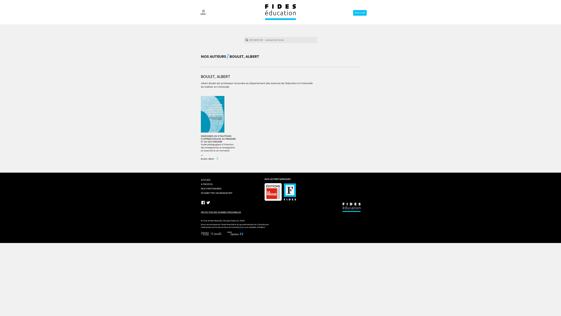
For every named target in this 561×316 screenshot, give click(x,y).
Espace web (360, 13)
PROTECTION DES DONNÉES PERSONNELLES (221, 212)
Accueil (206, 180)
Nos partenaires (211, 188)
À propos (207, 184)
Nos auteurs (213, 56)
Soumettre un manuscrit (217, 193)
